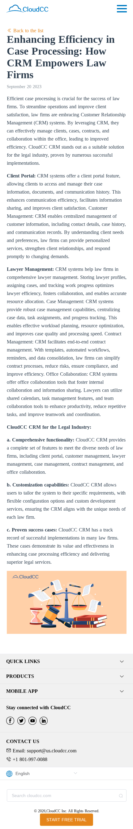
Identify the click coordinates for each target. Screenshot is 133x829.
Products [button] (20, 676)
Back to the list (27, 30)
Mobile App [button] (22, 691)
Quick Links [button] (23, 661)
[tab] (66, 661)
